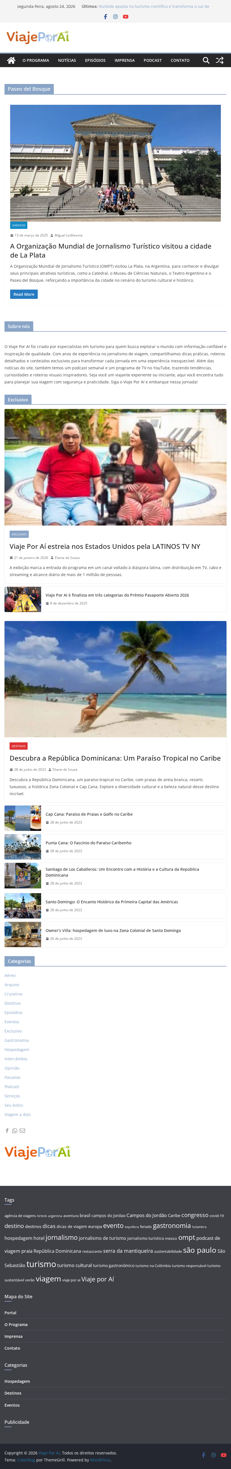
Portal (10, 1312)
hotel (39, 1238)
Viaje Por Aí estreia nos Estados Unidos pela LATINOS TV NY (105, 546)
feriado (146, 1226)
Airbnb (42, 1216)
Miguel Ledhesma (69, 235)
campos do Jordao (108, 1215)
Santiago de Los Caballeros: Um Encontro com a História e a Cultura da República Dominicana (122, 872)
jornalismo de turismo (102, 1238)
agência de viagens (20, 1215)
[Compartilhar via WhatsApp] (14, 1130)
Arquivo (12, 984)
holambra (199, 1227)
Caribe (174, 1215)
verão (30, 1280)
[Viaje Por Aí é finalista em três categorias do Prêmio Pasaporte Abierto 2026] (23, 599)
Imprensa (125, 60)
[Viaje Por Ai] (11, 60)
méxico (171, 1238)
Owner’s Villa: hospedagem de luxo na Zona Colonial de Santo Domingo (113, 930)
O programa (36, 60)
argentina (55, 1216)
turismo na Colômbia (153, 1265)
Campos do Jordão (146, 1215)
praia (26, 1251)
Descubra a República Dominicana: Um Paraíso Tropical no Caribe (115, 758)
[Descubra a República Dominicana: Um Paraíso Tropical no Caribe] (115, 679)
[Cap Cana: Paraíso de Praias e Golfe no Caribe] (23, 818)
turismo (41, 1264)
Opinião (12, 1068)
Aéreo (10, 975)
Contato (180, 60)
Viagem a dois (18, 1114)
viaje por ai (71, 1280)
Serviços (12, 1096)
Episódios (95, 60)
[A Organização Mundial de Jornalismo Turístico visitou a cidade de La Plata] (115, 163)
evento (113, 1225)
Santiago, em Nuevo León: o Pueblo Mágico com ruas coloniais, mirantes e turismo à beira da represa (149, 9)
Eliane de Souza (67, 557)
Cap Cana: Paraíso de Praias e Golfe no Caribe (89, 814)
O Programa (16, 1324)
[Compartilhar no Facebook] (7, 1130)
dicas (49, 1226)
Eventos (18, 225)
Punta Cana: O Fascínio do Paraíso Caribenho (88, 842)
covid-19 (217, 1215)
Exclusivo (19, 534)
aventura (71, 1215)
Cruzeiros (14, 994)
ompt (186, 1237)
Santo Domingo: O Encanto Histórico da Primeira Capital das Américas (112, 901)
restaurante (92, 1251)
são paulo (199, 1250)
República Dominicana (57, 1251)
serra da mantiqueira (128, 1250)
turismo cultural (74, 1265)
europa (95, 1226)
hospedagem (18, 1238)
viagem (48, 1278)
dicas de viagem (72, 1226)
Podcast (153, 60)
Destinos (18, 746)
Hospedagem (17, 1049)
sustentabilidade (168, 1251)
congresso (194, 1215)
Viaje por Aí (97, 1279)
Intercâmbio (16, 1058)
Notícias (67, 60)
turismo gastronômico (113, 1265)
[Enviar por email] (22, 1130)
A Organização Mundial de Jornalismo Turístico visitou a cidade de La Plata (111, 250)
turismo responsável (189, 1265)
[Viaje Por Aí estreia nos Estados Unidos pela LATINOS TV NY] (115, 467)
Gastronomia (17, 1040)
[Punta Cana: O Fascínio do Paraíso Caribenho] (23, 846)
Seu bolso (14, 1105)
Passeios (13, 1077)
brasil (85, 1215)
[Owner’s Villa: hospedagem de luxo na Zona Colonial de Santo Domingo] (23, 934)
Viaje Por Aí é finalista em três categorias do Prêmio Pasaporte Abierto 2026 (117, 595)
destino (14, 1226)
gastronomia (172, 1225)
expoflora (132, 1227)
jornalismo (62, 1237)
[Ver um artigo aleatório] (219, 60)
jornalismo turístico (145, 1238)
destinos (33, 1226)
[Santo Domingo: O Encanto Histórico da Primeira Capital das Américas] (23, 905)
